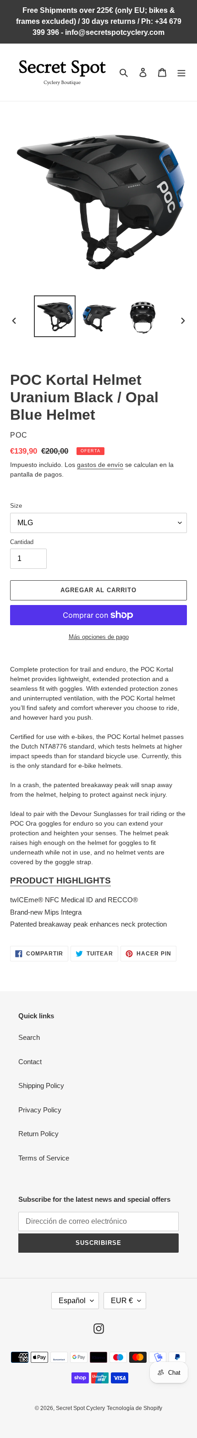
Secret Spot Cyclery (80, 1408)
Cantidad (21, 542)
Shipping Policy (41, 1085)
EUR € (122, 1301)
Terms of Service (43, 1158)
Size (16, 505)
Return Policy (38, 1134)
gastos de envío (100, 464)
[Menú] (181, 72)
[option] (55, 316)
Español (72, 1301)
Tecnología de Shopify (134, 1408)
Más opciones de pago (99, 636)
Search (29, 1037)
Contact (30, 1062)
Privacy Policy (39, 1110)
